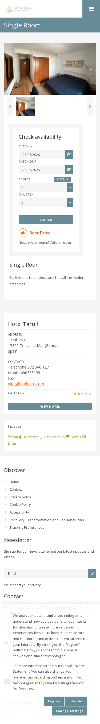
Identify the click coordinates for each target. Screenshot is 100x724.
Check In (26, 146)
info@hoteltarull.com (26, 383)
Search (45, 220)
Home (14, 481)
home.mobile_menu (91, 9)
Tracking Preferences (27, 527)
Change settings (69, 711)
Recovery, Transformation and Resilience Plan (47, 520)
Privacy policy (20, 497)
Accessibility (19, 512)
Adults (25, 179)
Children (26, 194)
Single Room (25, 264)
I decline (76, 701)
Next (90, 106)
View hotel (50, 406)
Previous (10, 106)
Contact (16, 489)
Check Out (27, 161)
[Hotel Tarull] (50, 9)
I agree (54, 701)
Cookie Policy (20, 504)
